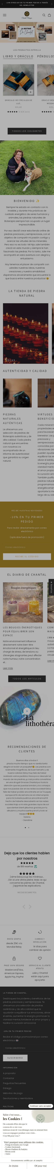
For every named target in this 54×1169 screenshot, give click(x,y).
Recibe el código (27, 556)
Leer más (8, 668)
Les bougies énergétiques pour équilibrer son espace (22, 631)
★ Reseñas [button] (51, 587)
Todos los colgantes (27, 131)
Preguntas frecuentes (14, 1083)
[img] (27, 863)
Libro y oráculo (18, 56)
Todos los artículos (27, 678)
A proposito (9, 1073)
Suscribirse (15, 1057)
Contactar (8, 1078)
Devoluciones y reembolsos (18, 1098)
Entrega (7, 1088)
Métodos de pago (13, 1093)
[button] (25, 907)
